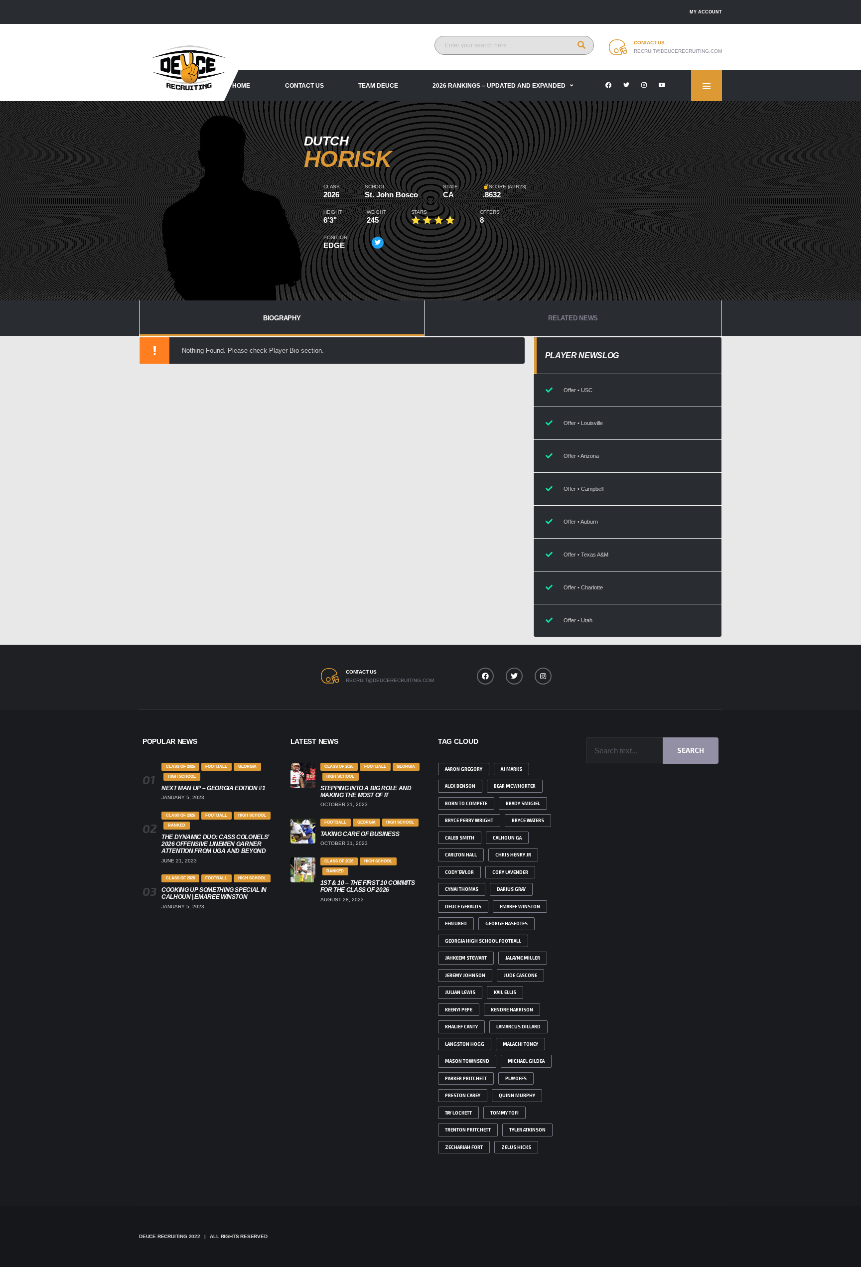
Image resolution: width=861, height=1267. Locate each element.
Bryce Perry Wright (469, 820)
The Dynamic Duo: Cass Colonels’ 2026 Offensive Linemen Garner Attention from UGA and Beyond (215, 844)
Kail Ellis (505, 992)
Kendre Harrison (512, 1009)
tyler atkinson (527, 1129)
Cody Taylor (459, 872)
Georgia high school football (483, 941)
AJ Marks (511, 769)
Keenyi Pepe (458, 1009)
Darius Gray (511, 889)
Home (241, 85)
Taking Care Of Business (360, 834)
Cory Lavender (510, 872)
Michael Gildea (526, 1061)
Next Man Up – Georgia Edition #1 (213, 788)
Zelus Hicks (516, 1147)
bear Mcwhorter (515, 786)
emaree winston (520, 906)
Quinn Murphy (517, 1095)
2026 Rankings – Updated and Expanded (499, 85)
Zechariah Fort (464, 1147)
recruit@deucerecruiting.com (678, 51)
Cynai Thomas (461, 889)
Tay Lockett (458, 1113)
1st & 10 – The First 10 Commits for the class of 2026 (367, 886)
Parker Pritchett (466, 1078)
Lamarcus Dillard (518, 1026)
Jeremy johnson (465, 975)
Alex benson (460, 786)
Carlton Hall (461, 854)
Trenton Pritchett (468, 1129)
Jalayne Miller (522, 958)
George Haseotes (506, 923)
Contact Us (304, 85)
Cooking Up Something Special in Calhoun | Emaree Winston (214, 893)
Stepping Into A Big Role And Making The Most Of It (366, 792)
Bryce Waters (528, 820)
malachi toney (520, 1044)
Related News (573, 318)
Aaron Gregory (463, 769)
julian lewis (460, 992)
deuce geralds (463, 906)
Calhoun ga (507, 838)
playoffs (516, 1078)
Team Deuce (378, 85)
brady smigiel (523, 803)
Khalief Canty (461, 1026)
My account (706, 11)
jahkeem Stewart (466, 958)
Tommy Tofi (504, 1113)
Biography (282, 318)
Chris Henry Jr (513, 854)
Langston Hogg (464, 1044)
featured (456, 923)
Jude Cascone (520, 975)
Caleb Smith (459, 838)
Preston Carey (462, 1095)
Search (690, 750)
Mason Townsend (467, 1061)
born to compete (466, 803)
